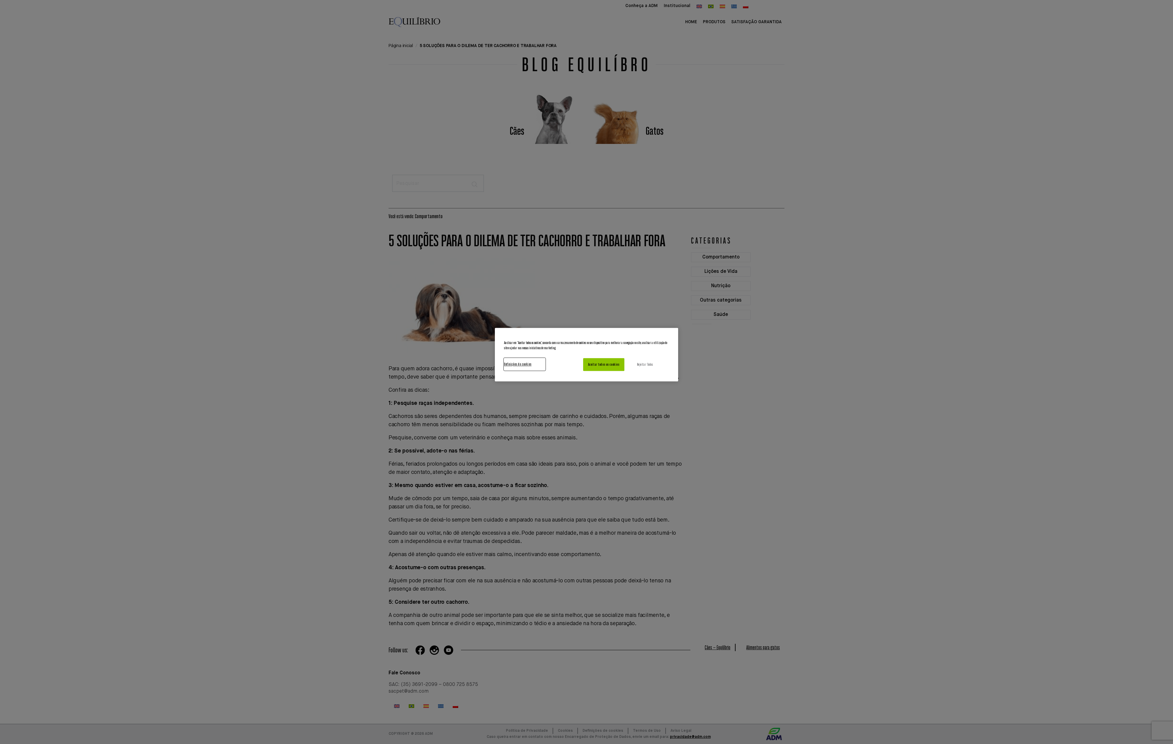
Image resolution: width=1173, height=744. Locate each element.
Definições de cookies (518, 364)
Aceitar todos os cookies (603, 364)
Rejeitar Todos (645, 364)
